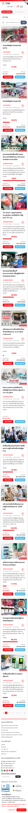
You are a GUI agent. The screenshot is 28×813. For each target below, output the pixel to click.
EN (11, 7)
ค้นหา (23, 22)
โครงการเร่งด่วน (19, 12)
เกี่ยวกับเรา (3, 754)
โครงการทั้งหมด (7, 12)
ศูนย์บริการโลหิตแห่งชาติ (7, 737)
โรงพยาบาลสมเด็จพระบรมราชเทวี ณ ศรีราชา (11, 735)
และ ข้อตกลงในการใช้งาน (11, 806)
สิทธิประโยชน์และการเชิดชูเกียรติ (8, 751)
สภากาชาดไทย (4, 730)
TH (8, 7)
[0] (17, 6)
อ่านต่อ (5, 65)
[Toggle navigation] (23, 6)
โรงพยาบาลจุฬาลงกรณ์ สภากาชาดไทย (10, 732)
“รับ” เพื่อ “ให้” (4, 749)
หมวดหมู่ (5, 17)
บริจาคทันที (8, 77)
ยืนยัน (18, 777)
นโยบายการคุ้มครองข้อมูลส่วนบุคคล (11, 804)
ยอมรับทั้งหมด (21, 810)
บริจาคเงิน (3, 747)
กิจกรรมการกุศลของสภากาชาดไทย (9, 728)
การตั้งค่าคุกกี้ (11, 810)
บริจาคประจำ (20, 77)
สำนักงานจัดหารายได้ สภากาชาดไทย (9, 725)
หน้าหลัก (3, 744)
